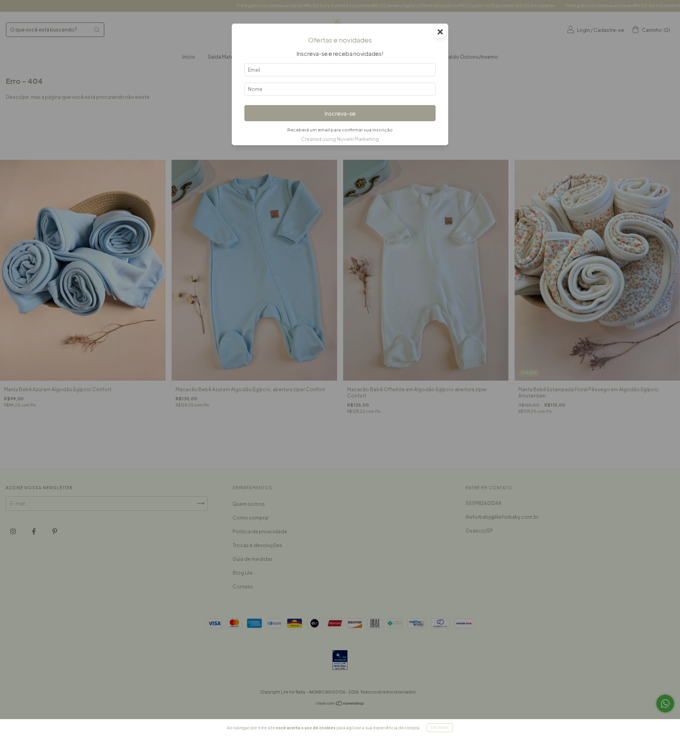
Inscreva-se (340, 113)
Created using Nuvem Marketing (340, 139)
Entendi (440, 728)
